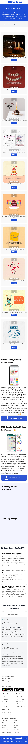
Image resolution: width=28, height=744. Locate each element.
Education (5, 723)
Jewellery (4, 720)
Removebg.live (21, 706)
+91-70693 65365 (8, 678)
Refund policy (13, 741)
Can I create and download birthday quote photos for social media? (13, 571)
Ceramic (16, 725)
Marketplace (20, 701)
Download (14, 60)
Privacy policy (6, 741)
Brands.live (20, 697)
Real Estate (17, 723)
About (5, 701)
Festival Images (8, 714)
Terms (18, 741)
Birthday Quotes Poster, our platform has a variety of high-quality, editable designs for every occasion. (13, 397)
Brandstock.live (21, 703)
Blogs (5, 706)
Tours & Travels (18, 729)
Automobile (5, 729)
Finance (16, 727)
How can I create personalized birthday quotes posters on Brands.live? (12, 554)
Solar (15, 720)
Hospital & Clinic (6, 732)
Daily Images (7, 712)
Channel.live (20, 699)
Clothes (4, 725)
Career (5, 703)
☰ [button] (2, 2)
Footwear (16, 732)
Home (5, 697)
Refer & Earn (24, 741)
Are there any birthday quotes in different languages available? (13, 587)
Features (6, 699)
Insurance (4, 727)
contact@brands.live (9, 681)
